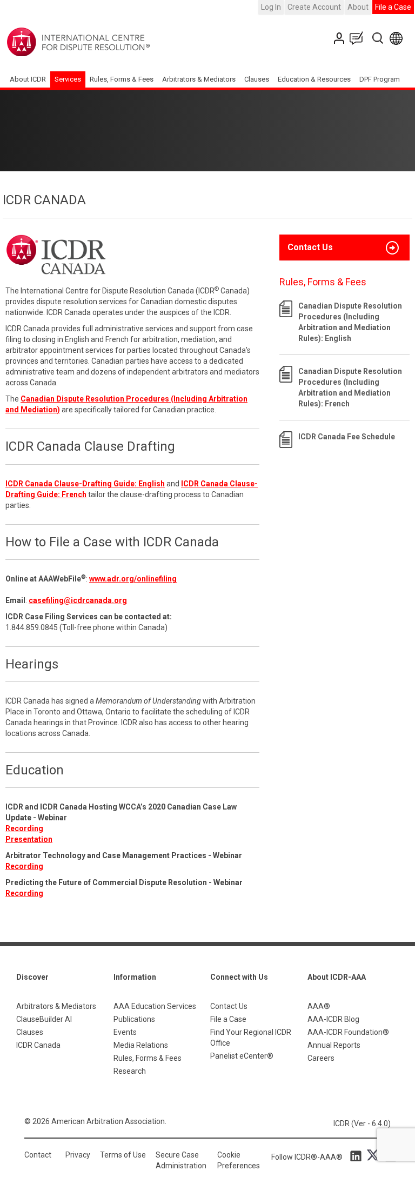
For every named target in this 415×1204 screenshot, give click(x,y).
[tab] (344, 247)
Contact (37, 1155)
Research (129, 1071)
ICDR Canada (38, 1045)
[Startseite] (112, 42)
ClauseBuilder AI (44, 1019)
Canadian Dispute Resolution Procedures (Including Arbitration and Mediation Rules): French (350, 387)
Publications (134, 1019)
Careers (320, 1058)
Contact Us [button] (310, 247)
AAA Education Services (154, 1006)
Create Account (314, 7)
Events (125, 1032)
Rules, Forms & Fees (121, 79)
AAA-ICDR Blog (333, 1019)
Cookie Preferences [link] (238, 1160)
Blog (359, 38)
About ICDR (28, 79)
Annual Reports (333, 1045)
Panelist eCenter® (241, 1056)
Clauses (256, 79)
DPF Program (379, 79)
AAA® (318, 1006)
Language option (398, 38)
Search (378, 38)
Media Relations (140, 1045)
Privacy (77, 1155)
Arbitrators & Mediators (56, 1006)
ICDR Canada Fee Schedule (346, 436)
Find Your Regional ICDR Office (250, 1037)
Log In (271, 7)
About (358, 7)
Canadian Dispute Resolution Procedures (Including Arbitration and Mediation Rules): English (350, 322)
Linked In (358, 1155)
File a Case (393, 7)
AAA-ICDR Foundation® (348, 1032)
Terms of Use (123, 1155)
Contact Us (340, 38)
